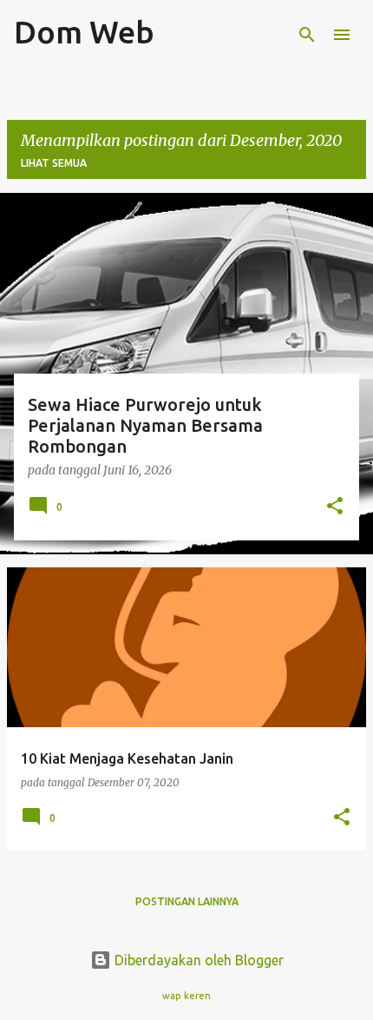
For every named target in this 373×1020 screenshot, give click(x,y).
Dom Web (84, 32)
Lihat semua (54, 163)
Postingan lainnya (187, 901)
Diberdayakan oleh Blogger (197, 960)
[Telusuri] (307, 35)
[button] (334, 507)
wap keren (186, 995)
